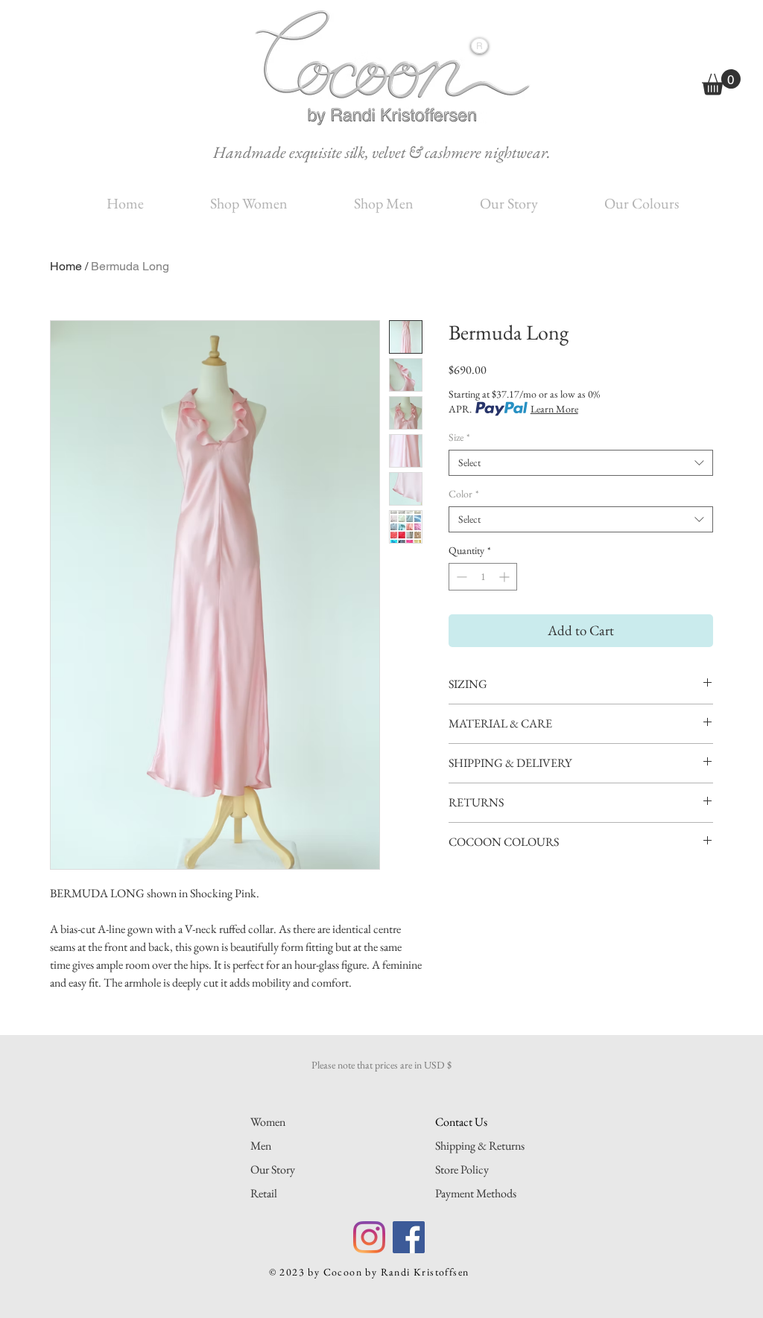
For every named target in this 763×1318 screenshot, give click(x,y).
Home (66, 266)
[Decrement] (460, 577)
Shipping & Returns (480, 1145)
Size (459, 437)
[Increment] (505, 577)
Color (464, 494)
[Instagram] (369, 1237)
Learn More (554, 409)
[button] (721, 82)
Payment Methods (475, 1193)
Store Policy (462, 1169)
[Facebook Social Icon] (409, 1237)
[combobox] (581, 463)
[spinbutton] (482, 577)
